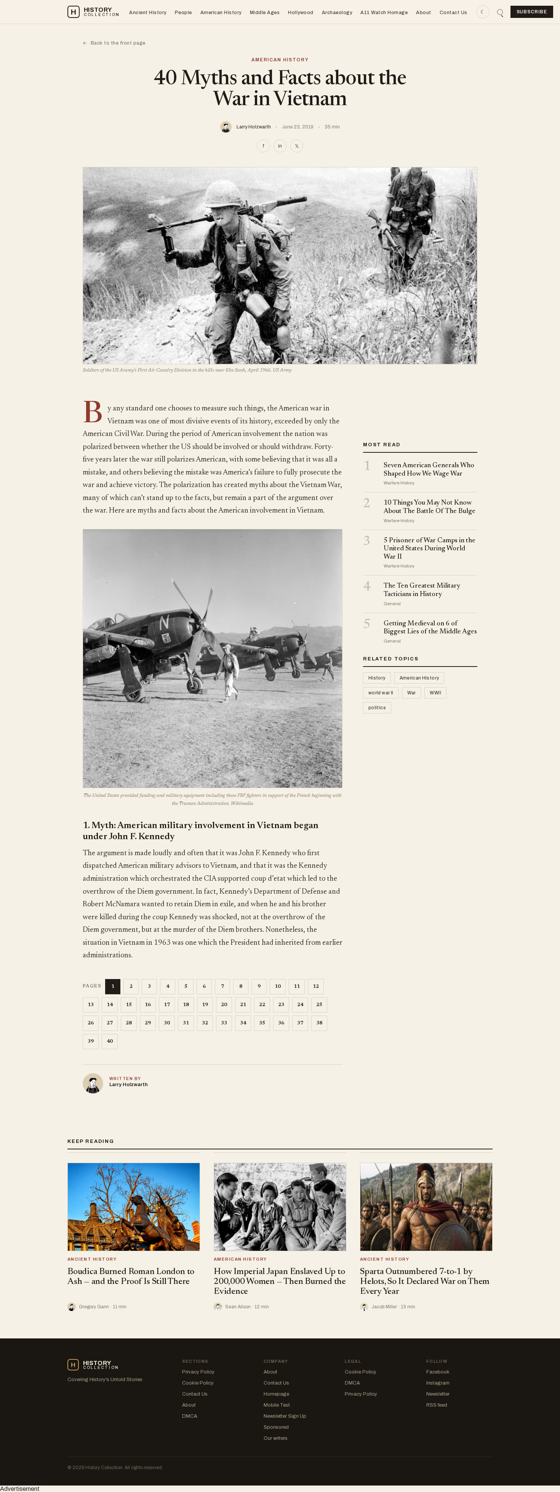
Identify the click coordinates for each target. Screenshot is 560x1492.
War (411, 693)
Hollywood (301, 12)
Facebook (438, 1372)
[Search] (500, 12)
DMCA (189, 1416)
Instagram (438, 1383)
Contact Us (453, 12)
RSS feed (436, 1405)
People (183, 12)
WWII (435, 693)
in (280, 146)
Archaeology (337, 12)
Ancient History (147, 12)
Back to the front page (114, 43)
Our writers (276, 1438)
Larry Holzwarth (254, 127)
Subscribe (532, 11)
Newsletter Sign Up (285, 1416)
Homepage (276, 1394)
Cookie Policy (198, 1383)
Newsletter (438, 1394)
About (423, 12)
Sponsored (276, 1427)
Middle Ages (265, 12)
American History (221, 12)
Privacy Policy (198, 1372)
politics (377, 707)
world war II (380, 693)
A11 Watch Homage (384, 12)
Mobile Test (277, 1405)
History (377, 678)
